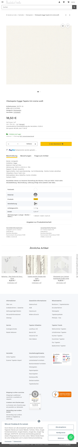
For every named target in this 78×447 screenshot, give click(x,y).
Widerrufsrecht (34, 314)
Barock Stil (32, 332)
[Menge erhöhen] (35, 144)
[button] (59, 2)
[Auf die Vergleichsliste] (63, 26)
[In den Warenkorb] (7, 21)
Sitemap (9, 318)
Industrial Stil (33, 336)
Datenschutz (17, 441)
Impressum (8, 441)
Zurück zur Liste (12, 15)
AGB (30, 308)
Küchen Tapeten (57, 336)
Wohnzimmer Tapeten (59, 329)
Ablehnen (61, 438)
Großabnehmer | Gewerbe (14, 308)
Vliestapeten (17, 110)
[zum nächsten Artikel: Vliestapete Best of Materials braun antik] (70, 15)
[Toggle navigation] (2, 1)
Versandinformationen (13, 314)
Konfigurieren (60, 432)
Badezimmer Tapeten (59, 346)
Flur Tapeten (56, 342)
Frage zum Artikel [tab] (41, 156)
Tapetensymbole (57, 314)
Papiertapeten (33, 370)
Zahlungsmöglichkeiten (13, 311)
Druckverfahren (57, 308)
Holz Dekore (33, 339)
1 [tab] (38, 91)
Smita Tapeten (11, 357)
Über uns (9, 304)
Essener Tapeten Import (14, 360)
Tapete (35, 199)
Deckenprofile (33, 377)
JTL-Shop (68, 444)
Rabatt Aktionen (11, 332)
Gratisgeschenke (11, 329)
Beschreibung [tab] (11, 156)
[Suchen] (74, 7)
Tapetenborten (34, 384)
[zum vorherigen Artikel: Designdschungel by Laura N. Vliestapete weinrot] (66, 15)
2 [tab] (40, 91)
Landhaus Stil (33, 329)
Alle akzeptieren (61, 427)
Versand (21, 124)
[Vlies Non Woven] (35, 195)
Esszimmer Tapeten (58, 339)
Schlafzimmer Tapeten (59, 332)
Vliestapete (55, 311)
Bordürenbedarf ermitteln (37, 364)
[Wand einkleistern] (35, 204)
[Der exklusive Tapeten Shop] (13, 2)
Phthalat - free (56, 318)
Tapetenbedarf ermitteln (37, 357)
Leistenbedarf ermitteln (36, 360)
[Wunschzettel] (64, 2)
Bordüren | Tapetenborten (60, 304)
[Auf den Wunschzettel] (68, 26)
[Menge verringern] (8, 144)
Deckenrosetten (34, 380)
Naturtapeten (33, 374)
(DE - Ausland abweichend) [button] (27, 136)
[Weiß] (35, 189)
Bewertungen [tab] (25, 156)
